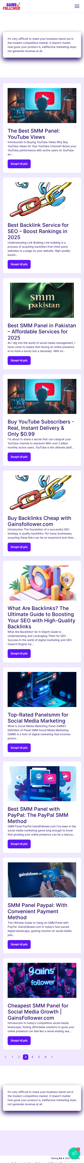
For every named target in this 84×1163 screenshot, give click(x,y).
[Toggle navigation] (76, 6)
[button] (74, 1153)
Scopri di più (19, 163)
